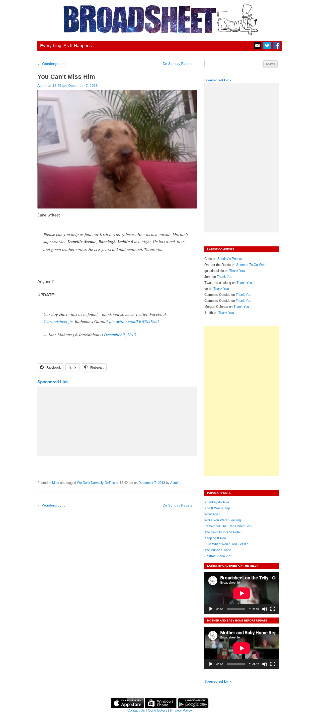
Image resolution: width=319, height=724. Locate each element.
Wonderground (51, 64)
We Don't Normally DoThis (96, 483)
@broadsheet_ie (58, 321)
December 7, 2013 (120, 334)
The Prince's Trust (217, 550)
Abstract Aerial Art (217, 556)
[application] (241, 593)
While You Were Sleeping (222, 520)
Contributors (157, 710)
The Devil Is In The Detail (222, 532)
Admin (42, 86)
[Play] (210, 609)
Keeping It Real (215, 538)
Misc (55, 483)
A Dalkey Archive (216, 502)
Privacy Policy (181, 710)
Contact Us (136, 710)
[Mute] (264, 609)
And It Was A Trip (217, 508)
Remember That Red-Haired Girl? (228, 526)
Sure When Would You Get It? (226, 544)
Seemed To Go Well (250, 265)
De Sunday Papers (180, 64)
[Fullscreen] (272, 609)
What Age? (212, 514)
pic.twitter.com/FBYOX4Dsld (134, 321)
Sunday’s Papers (229, 259)
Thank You (237, 271)
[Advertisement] (117, 421)
